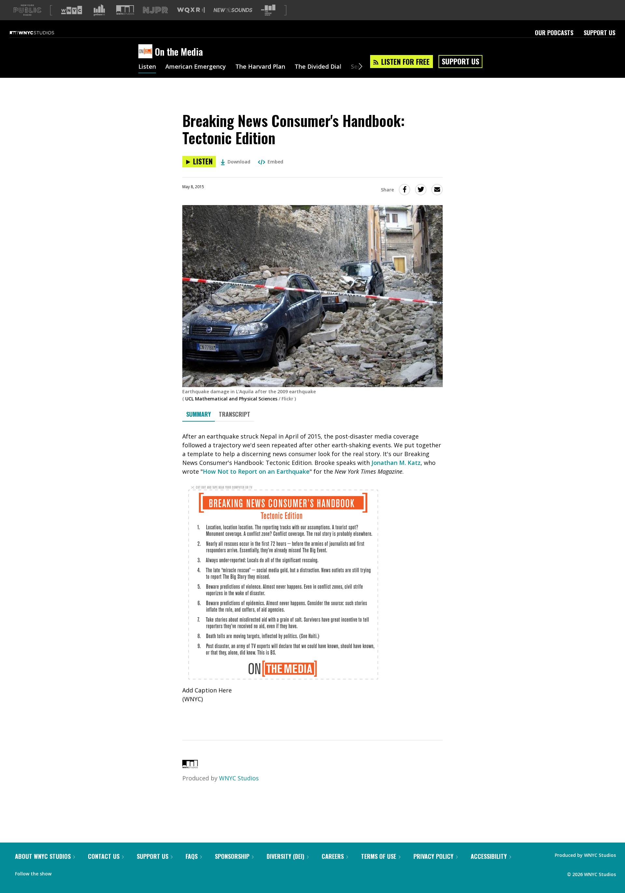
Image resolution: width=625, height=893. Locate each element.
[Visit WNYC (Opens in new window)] (71, 10)
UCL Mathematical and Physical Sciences (231, 399)
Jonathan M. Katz (396, 463)
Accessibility (489, 856)
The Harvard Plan (260, 67)
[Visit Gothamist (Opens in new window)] (99, 10)
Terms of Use (378, 856)
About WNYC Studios (43, 856)
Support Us (599, 32)
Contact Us (103, 856)
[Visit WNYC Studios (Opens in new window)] (125, 10)
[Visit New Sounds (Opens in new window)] (233, 10)
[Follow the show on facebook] (61, 872)
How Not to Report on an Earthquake (256, 471)
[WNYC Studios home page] (40, 32)
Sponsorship (232, 856)
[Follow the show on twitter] (73, 872)
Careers (333, 856)
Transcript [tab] (234, 414)
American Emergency (195, 67)
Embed (275, 162)
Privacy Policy (433, 856)
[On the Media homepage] (146, 51)
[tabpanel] (312, 575)
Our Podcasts (554, 32)
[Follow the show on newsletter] (86, 872)
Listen (147, 67)
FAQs (192, 856)
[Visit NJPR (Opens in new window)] (155, 10)
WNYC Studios (239, 778)
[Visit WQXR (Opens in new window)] (191, 10)
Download (239, 162)
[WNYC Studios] (190, 766)
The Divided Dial (318, 67)
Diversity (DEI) (285, 856)
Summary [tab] (198, 414)
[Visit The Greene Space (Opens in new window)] (268, 10)
